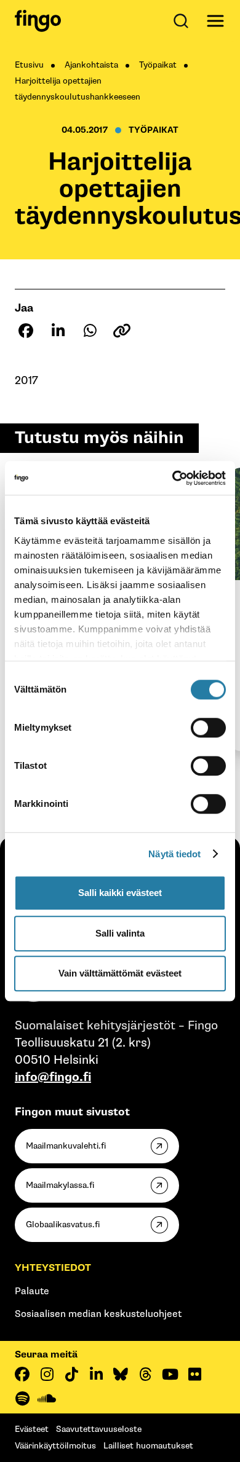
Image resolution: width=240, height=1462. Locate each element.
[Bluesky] (120, 1374)
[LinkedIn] (96, 1374)
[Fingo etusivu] (38, 21)
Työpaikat (158, 65)
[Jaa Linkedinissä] (58, 331)
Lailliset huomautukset (148, 1446)
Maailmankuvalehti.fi (66, 1146)
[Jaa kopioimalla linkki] (122, 331)
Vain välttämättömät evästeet (120, 973)
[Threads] (145, 1374)
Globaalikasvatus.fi (63, 1224)
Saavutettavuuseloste (99, 1429)
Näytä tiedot (174, 854)
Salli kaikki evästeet (120, 892)
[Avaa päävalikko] (215, 21)
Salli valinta (120, 933)
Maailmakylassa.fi (60, 1185)
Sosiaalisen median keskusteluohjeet (98, 1314)
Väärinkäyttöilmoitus (55, 1446)
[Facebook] (22, 1374)
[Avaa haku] (183, 21)
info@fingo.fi (53, 1077)
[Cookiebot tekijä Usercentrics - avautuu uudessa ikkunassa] (172, 478)
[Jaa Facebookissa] (26, 331)
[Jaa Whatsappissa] (90, 331)
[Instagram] (46, 1374)
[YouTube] (169, 1374)
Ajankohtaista (91, 65)
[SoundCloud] (46, 1398)
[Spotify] (22, 1398)
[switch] (208, 727)
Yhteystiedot (53, 1268)
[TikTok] (71, 1374)
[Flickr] (194, 1374)
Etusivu (29, 65)
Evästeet (32, 1429)
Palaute (32, 1291)
